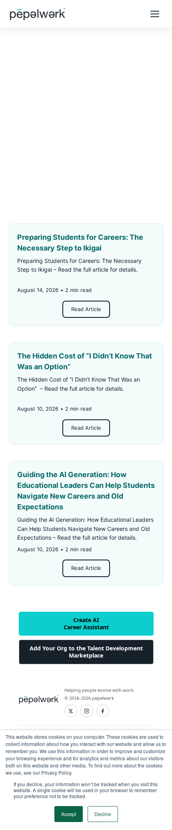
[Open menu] (154, 14)
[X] (70, 711)
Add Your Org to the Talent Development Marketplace (86, 651)
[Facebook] (102, 711)
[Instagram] (86, 711)
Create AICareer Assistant (86, 623)
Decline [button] (102, 813)
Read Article (86, 309)
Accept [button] (68, 813)
